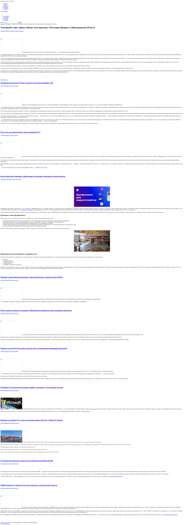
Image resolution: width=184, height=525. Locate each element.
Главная (5, 3)
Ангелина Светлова (5, 179)
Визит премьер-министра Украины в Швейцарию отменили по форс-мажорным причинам (36, 310)
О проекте (5, 8)
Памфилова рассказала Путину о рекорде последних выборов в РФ (27, 83)
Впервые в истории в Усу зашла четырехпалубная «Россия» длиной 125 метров (32, 420)
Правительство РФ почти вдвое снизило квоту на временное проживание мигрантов (34, 348)
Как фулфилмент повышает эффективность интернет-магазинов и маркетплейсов (33, 176)
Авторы (5, 5)
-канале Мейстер (116, 476)
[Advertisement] (92, 34)
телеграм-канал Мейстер (171, 514)
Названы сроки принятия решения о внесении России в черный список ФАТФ (31, 277)
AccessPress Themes (32, 522)
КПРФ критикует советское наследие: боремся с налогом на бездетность (29, 485)
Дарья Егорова (4, 31)
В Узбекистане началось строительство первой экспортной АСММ (27, 461)
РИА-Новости (161, 156)
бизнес (2, 79)
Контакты (5, 6)
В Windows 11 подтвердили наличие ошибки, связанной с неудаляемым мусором (32, 387)
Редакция (5, 7)
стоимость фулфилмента (27, 209)
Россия (5, 79)
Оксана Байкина (5, 390)
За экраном (6, 16)
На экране (5, 17)
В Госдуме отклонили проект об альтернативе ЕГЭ (20, 132)
